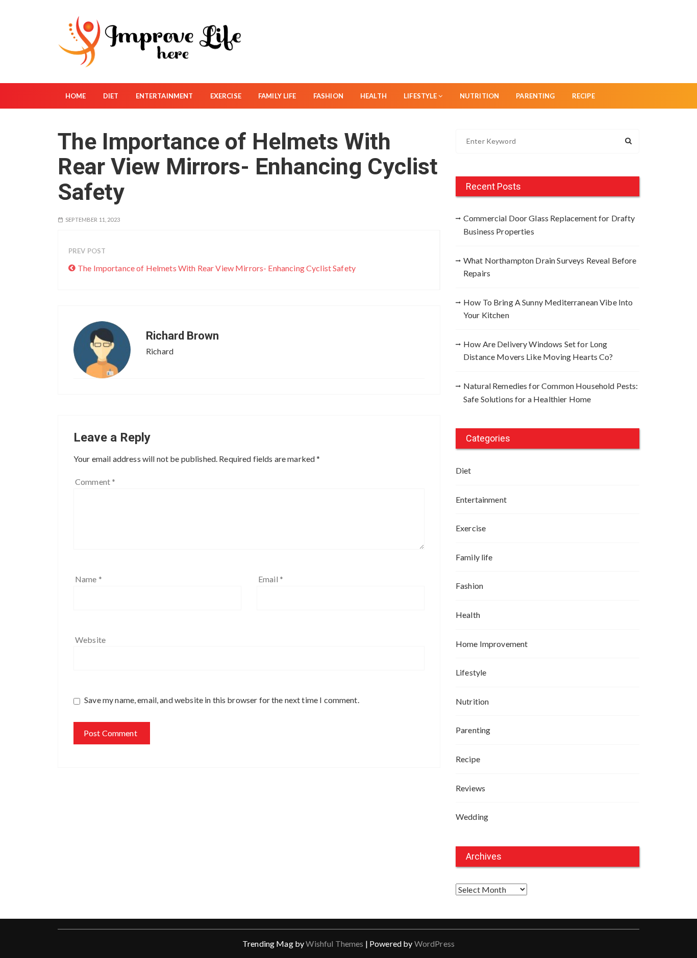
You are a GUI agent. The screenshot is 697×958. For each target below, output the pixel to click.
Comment (95, 481)
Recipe (583, 96)
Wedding (472, 816)
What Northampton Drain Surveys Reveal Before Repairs (550, 266)
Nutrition (479, 96)
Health (373, 96)
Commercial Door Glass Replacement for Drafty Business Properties (549, 224)
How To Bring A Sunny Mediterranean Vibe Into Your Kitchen (548, 308)
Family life (277, 96)
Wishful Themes (334, 943)
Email (270, 579)
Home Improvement (492, 644)
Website (90, 639)
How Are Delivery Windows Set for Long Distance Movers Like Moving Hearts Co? (538, 350)
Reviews (470, 788)
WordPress (434, 943)
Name (88, 579)
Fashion (328, 96)
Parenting (535, 96)
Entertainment (164, 96)
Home (75, 96)
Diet (111, 96)
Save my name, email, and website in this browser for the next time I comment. (221, 700)
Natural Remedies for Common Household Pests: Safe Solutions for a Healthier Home (550, 392)
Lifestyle (420, 96)
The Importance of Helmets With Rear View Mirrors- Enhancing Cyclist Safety (217, 268)
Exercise (225, 96)
